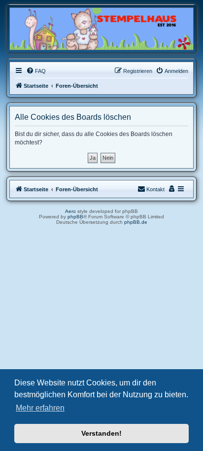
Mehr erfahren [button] (40, 408)
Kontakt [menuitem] (155, 189)
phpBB (75, 216)
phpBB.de (135, 222)
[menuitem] (36, 71)
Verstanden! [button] (101, 433)
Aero (70, 211)
